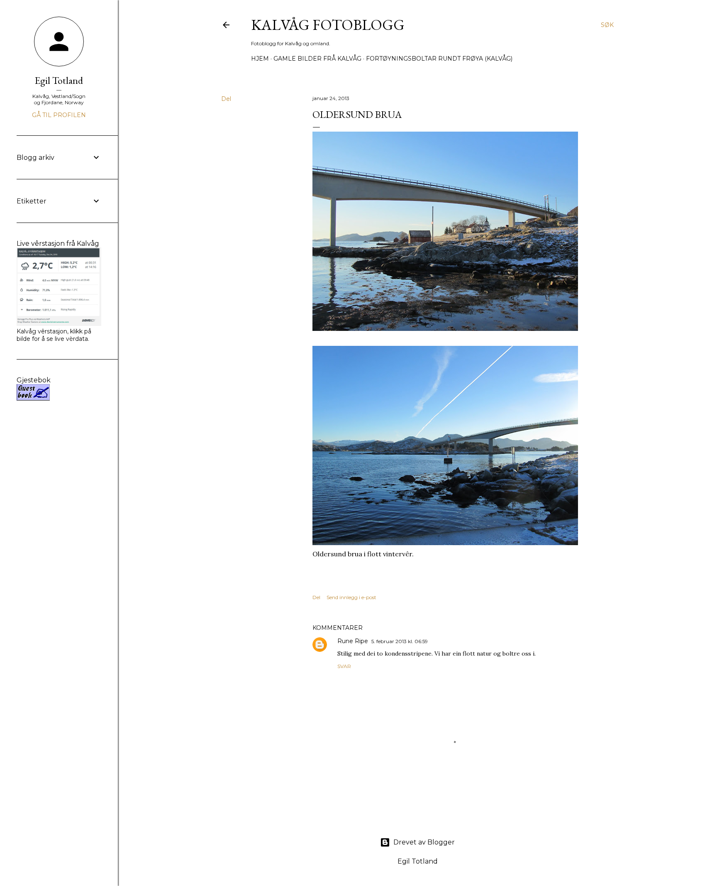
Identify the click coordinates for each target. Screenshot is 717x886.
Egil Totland (59, 80)
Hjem (260, 58)
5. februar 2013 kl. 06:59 (399, 641)
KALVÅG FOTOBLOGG (328, 24)
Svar (344, 666)
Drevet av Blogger (424, 842)
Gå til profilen (59, 115)
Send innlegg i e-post (351, 597)
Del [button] (226, 99)
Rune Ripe (352, 641)
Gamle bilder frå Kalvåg (317, 58)
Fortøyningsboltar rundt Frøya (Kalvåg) (439, 58)
